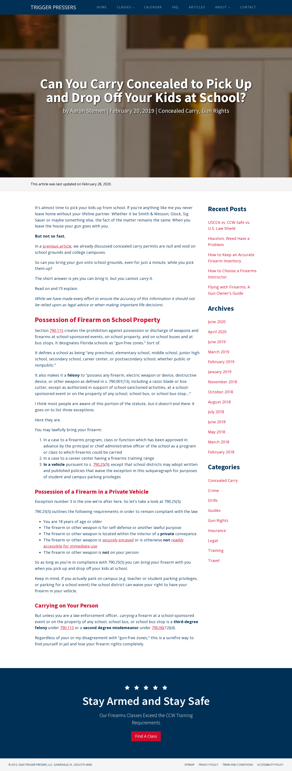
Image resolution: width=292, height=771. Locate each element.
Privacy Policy (208, 765)
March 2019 (218, 351)
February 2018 (221, 452)
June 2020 (217, 321)
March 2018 (218, 441)
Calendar (153, 7)
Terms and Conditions (238, 765)
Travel (214, 560)
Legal (213, 540)
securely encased (118, 539)
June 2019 (217, 341)
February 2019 (221, 361)
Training (216, 550)
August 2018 (219, 401)
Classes (124, 7)
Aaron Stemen (88, 110)
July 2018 (216, 411)
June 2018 (217, 421)
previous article (57, 246)
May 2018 (216, 431)
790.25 (99, 464)
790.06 (157, 627)
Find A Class (146, 736)
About (221, 7)
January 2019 (219, 371)
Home (102, 7)
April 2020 (217, 331)
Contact (248, 7)
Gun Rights (215, 110)
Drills (213, 500)
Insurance (217, 530)
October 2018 (220, 391)
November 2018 (222, 381)
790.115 (56, 330)
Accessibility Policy (270, 765)
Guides (214, 510)
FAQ (175, 7)
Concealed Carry (178, 110)
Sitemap (189, 765)
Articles (197, 7)
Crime (213, 490)
